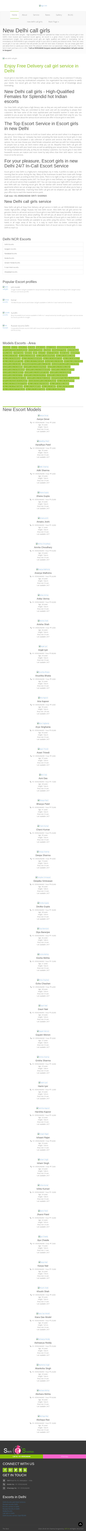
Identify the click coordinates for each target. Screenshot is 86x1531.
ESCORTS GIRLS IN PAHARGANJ (14, 370)
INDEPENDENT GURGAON (66, 347)
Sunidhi (14, 313)
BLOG (70, 15)
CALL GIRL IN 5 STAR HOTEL (34, 361)
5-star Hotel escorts (11, 267)
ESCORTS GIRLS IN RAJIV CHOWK (38, 378)
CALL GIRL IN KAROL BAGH (65, 356)
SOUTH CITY (22, 347)
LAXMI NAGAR (64, 353)
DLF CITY (14, 347)
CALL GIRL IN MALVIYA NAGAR (38, 383)
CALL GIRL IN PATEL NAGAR (59, 383)
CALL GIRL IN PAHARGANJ (12, 358)
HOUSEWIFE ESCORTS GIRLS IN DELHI (65, 364)
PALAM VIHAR (40, 347)
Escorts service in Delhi (11, 1506)
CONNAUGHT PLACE (59, 350)
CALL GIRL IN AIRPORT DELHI (13, 361)
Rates (47, 15)
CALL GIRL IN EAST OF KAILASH (14, 389)
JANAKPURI (28, 353)
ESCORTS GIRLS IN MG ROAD (57, 375)
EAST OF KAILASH (52, 353)
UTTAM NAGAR (18, 353)
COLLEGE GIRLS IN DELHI (54, 361)
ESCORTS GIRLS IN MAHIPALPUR (35, 367)
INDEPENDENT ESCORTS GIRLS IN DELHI (36, 364)
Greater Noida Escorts (12, 263)
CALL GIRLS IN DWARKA (27, 356)
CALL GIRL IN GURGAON (65, 381)
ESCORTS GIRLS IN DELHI (12, 364)
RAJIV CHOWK (51, 347)
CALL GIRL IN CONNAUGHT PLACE (15, 383)
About (24, 15)
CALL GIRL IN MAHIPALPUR (45, 356)
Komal (13, 300)
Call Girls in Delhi (8, 1513)
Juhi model (15, 287)
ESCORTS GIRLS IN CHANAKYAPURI (38, 370)
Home (14, 15)
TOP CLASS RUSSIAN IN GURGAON (15, 350)
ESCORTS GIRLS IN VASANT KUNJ (62, 370)
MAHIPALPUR (75, 353)
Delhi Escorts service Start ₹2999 (14, 1515)
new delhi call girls (34, 21)
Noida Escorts (9, 258)
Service (36, 15)
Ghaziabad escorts (10, 272)
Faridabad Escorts (10, 253)
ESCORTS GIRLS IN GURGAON (60, 372)
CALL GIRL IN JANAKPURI (32, 386)
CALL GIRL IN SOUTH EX (65, 386)
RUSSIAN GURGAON (35, 350)
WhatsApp (64, 1456)
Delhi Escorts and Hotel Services (14, 1502)
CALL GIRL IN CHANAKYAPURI (32, 358)
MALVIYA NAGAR (73, 350)
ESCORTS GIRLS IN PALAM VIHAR (14, 378)
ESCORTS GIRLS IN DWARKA (13, 367)
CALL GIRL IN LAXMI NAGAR (35, 389)
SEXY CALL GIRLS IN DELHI (73, 361)
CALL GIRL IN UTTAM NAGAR (13, 386)
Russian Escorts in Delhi (11, 1509)
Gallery (59, 15)
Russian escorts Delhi (20, 325)
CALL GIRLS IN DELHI (10, 356)
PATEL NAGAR (7, 353)
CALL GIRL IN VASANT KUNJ (52, 358)
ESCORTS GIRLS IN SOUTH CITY (35, 375)
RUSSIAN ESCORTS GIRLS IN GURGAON (42, 381)
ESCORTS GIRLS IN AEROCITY (13, 372)
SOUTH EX (42, 353)
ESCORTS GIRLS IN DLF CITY (13, 375)
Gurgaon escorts (10, 249)
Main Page (53, 21)
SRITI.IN (67, 1529)
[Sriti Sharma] (43, 5)
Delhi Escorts (9, 244)
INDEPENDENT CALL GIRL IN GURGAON (65, 378)
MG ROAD (31, 347)
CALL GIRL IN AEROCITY (71, 358)
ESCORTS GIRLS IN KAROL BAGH (58, 367)
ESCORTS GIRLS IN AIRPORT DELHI (36, 372)
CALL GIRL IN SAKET (49, 386)
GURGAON (6, 347)
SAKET (35, 353)
